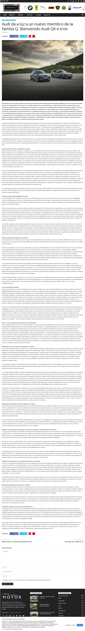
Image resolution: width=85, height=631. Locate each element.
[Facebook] (68, 1)
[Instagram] (71, 1)
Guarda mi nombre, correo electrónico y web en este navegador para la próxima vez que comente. (26, 580)
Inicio (3, 18)
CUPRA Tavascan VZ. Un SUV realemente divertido (47, 613)
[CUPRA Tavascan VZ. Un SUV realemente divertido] (34, 615)
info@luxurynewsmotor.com (15, 612)
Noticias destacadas (10, 20)
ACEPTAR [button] (80, 625)
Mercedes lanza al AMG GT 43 (74, 541)
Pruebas (20, 15)
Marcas (11, 15)
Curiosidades (61, 600)
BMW (59, 598)
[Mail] (76, 1)
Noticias (29, 15)
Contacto (46, 15)
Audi (11, 18)
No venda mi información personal (13, 629)
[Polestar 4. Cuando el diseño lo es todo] (34, 599)
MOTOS (60, 608)
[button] (82, 15)
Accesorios (61, 615)
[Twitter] (79, 1)
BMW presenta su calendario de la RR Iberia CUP (17, 541)
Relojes (38, 15)
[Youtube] (84, 1)
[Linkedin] (73, 1)
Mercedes (60, 613)
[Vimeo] (81, 1)
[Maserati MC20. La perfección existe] (34, 607)
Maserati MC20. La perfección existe (44, 605)
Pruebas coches (62, 603)
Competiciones (61, 610)
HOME (5, 15)
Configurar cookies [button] (70, 625)
